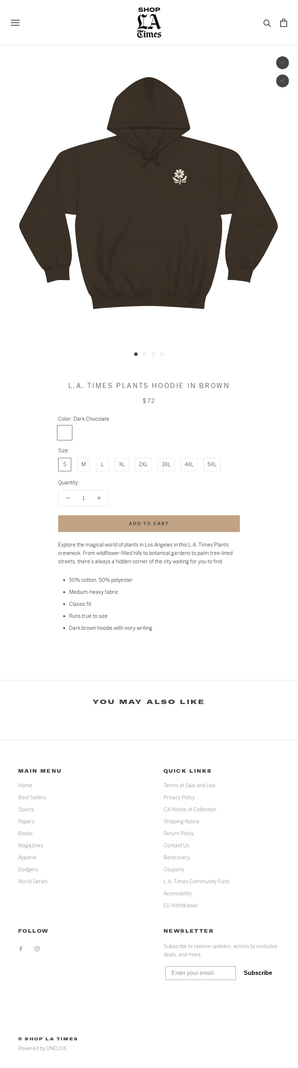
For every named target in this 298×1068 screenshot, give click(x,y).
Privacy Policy (179, 797)
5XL (212, 464)
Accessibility (178, 893)
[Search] (267, 23)
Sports (26, 809)
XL (122, 464)
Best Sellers (32, 797)
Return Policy (179, 833)
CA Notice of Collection (190, 809)
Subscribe (258, 973)
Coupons (174, 869)
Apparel (27, 857)
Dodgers (28, 869)
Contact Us (176, 845)
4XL (189, 464)
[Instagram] (37, 948)
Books (25, 833)
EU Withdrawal (180, 905)
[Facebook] (20, 948)
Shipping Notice (182, 821)
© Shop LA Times (48, 1038)
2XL (143, 464)
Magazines (30, 845)
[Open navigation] (15, 23)
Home (25, 785)
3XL (166, 464)
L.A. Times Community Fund (196, 881)
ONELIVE (56, 1048)
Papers (26, 821)
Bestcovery (177, 857)
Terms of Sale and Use (190, 785)
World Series (33, 881)
